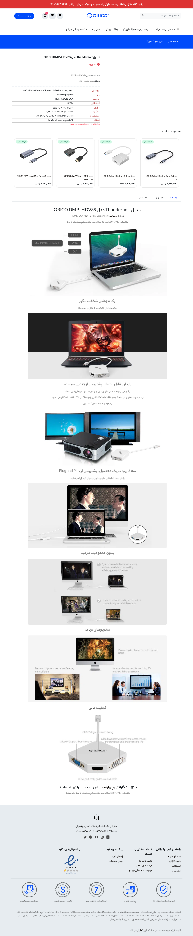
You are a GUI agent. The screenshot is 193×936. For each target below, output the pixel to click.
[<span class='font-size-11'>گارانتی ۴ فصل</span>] (60, 16)
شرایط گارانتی (175, 861)
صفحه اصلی (173, 42)
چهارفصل (106, 788)
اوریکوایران (142, 930)
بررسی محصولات (116, 861)
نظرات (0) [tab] (160, 198)
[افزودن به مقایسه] (177, 67)
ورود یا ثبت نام (24, 16)
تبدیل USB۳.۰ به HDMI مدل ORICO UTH (119, 178)
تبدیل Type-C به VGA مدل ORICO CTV (34, 176)
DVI (87, 216)
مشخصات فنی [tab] (144, 198)
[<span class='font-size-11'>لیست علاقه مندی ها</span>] (52, 16)
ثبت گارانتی (176, 866)
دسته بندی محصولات (165, 30)
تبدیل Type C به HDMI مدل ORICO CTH (161, 178)
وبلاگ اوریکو (112, 30)
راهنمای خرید (117, 857)
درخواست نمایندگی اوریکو (140, 871)
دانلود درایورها (145, 861)
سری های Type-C (155, 42)
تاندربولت (114, 216)
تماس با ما (96, 30)
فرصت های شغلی (144, 866)
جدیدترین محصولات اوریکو (135, 30)
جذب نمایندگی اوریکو (76, 30)
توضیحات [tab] (174, 198)
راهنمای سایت (174, 857)
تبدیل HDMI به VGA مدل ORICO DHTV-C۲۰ (78, 178)
